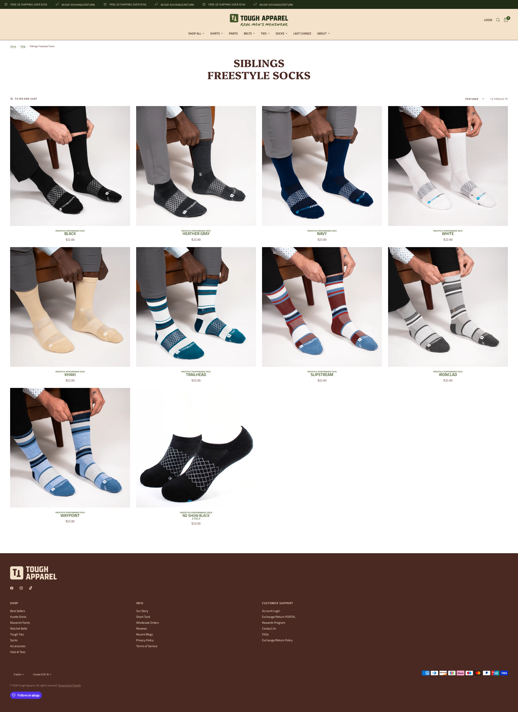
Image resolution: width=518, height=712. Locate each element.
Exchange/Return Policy (277, 640)
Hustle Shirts (18, 616)
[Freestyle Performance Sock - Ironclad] (448, 307)
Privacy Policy (145, 640)
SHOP (14, 603)
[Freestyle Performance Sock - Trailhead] (196, 307)
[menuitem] (196, 33)
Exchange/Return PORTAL (278, 616)
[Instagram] (24, 588)
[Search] (498, 20)
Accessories (17, 646)
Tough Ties (17, 634)
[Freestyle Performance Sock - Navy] (322, 166)
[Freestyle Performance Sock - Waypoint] (70, 448)
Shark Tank (143, 616)
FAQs (265, 634)
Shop (22, 46)
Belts (248, 33)
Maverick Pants (20, 622)
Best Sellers (17, 611)
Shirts (215, 33)
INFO (139, 603)
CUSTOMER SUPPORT (277, 603)
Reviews (141, 628)
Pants (233, 33)
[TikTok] (33, 588)
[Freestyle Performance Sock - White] (448, 166)
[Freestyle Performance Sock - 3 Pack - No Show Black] (196, 448)
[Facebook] (14, 588)
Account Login (271, 611)
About (322, 33)
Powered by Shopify (69, 685)
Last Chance (302, 33)
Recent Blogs (144, 634)
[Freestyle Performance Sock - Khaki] (70, 307)
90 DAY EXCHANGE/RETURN (60, 4)
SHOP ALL (194, 33)
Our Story (142, 611)
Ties (263, 33)
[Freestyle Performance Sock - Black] (70, 166)
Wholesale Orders (147, 622)
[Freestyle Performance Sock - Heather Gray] (196, 166)
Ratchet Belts (18, 628)
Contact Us (269, 628)
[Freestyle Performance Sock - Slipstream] (322, 307)
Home (13, 46)
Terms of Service (146, 646)
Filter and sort (26, 99)
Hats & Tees (17, 652)
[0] (505, 20)
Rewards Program (273, 622)
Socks (280, 33)
